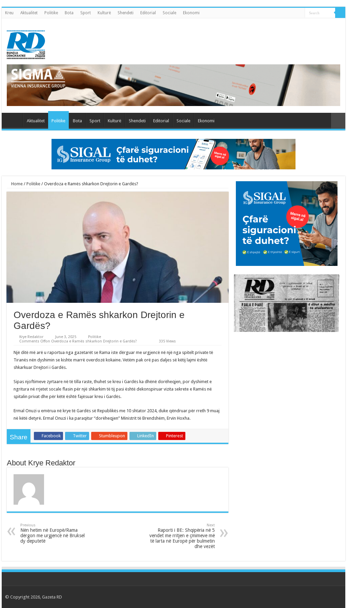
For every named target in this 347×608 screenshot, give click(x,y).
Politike (51, 13)
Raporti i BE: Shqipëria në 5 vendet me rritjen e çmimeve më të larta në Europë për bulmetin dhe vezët (182, 536)
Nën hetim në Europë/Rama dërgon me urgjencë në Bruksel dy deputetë (52, 533)
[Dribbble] (320, 597)
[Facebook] (301, 597)
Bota (69, 13)
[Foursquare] (327, 597)
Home (16, 183)
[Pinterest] (314, 597)
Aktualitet (29, 13)
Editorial (148, 13)
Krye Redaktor (31, 337)
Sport (85, 13)
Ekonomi (191, 13)
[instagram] (333, 597)
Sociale (169, 13)
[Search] (340, 13)
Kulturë (104, 13)
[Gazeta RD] (26, 43)
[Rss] (295, 597)
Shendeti (126, 13)
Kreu (9, 13)
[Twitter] (307, 597)
